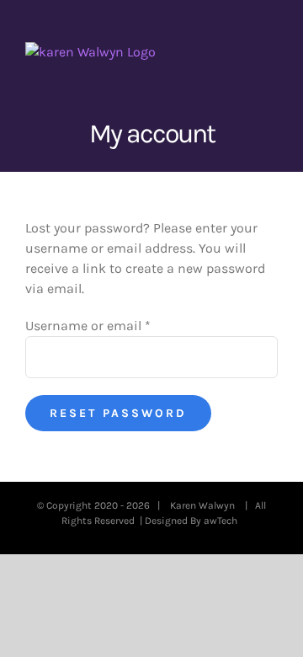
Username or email (88, 326)
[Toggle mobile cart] (210, 51)
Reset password (118, 413)
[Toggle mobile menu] (271, 51)
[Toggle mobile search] (240, 51)
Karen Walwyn (205, 505)
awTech (223, 520)
